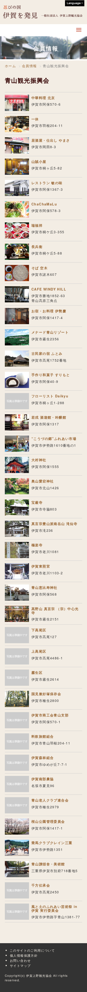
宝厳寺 (37, 502)
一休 (35, 119)
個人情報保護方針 (24, 955)
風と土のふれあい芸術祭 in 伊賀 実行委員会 (54, 908)
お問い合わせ (20, 960)
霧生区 (37, 672)
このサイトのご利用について (32, 950)
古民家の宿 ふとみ (47, 353)
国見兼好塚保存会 (46, 693)
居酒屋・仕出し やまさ (50, 140)
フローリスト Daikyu (49, 396)
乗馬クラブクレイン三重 (51, 842)
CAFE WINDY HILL (48, 289)
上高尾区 (38, 651)
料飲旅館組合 (42, 736)
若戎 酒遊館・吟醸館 (48, 417)
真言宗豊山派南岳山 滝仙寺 (54, 523)
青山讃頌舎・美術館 (48, 863)
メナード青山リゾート (50, 332)
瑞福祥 (37, 225)
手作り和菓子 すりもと (50, 374)
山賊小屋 (38, 161)
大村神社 (38, 459)
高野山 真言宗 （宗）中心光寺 (55, 610)
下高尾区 (38, 629)
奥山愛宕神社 (42, 481)
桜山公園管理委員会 (48, 821)
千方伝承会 (40, 885)
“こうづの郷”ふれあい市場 (53, 438)
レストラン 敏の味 (47, 182)
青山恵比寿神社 (44, 587)
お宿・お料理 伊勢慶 (48, 310)
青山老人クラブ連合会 (50, 800)
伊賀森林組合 (42, 757)
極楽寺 (37, 544)
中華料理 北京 (43, 97)
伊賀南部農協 (42, 778)
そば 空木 (39, 267)
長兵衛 (37, 246)
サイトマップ (20, 965)
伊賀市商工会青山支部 (50, 715)
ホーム (10, 65)
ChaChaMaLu (44, 204)
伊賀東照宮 (40, 566)
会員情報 (29, 65)
